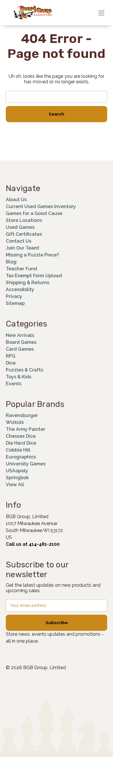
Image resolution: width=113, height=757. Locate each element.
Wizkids (15, 422)
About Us (16, 199)
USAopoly (17, 470)
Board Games (21, 342)
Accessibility (20, 289)
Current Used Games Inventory (41, 206)
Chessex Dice (21, 436)
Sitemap (15, 303)
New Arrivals (20, 335)
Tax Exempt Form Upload (34, 275)
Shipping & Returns (27, 282)
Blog (11, 262)
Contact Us (18, 241)
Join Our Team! (22, 248)
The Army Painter (25, 429)
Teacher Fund (21, 268)
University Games (25, 464)
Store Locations (24, 220)
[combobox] (56, 97)
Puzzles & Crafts (24, 370)
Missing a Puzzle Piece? (32, 255)
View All (15, 484)
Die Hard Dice (21, 443)
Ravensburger (22, 415)
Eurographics (21, 457)
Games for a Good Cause (34, 213)
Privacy (14, 296)
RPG (10, 356)
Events (13, 383)
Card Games (20, 349)
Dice (11, 363)
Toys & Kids (18, 377)
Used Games (20, 227)
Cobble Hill (18, 450)
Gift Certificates (24, 234)
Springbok (17, 477)
